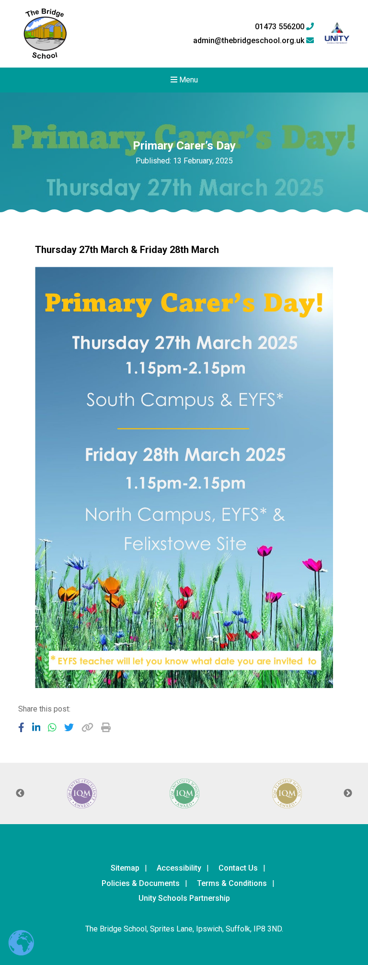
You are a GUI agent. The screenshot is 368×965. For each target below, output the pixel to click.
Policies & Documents (141, 883)
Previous (20, 793)
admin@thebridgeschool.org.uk (249, 40)
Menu (187, 79)
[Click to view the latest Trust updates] (337, 33)
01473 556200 (280, 27)
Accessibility (179, 868)
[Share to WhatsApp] (52, 727)
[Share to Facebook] (21, 727)
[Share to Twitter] (69, 727)
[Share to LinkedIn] (36, 727)
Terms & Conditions (232, 883)
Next (348, 793)
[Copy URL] (87, 727)
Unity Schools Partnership (184, 898)
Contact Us (238, 868)
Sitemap (125, 868)
